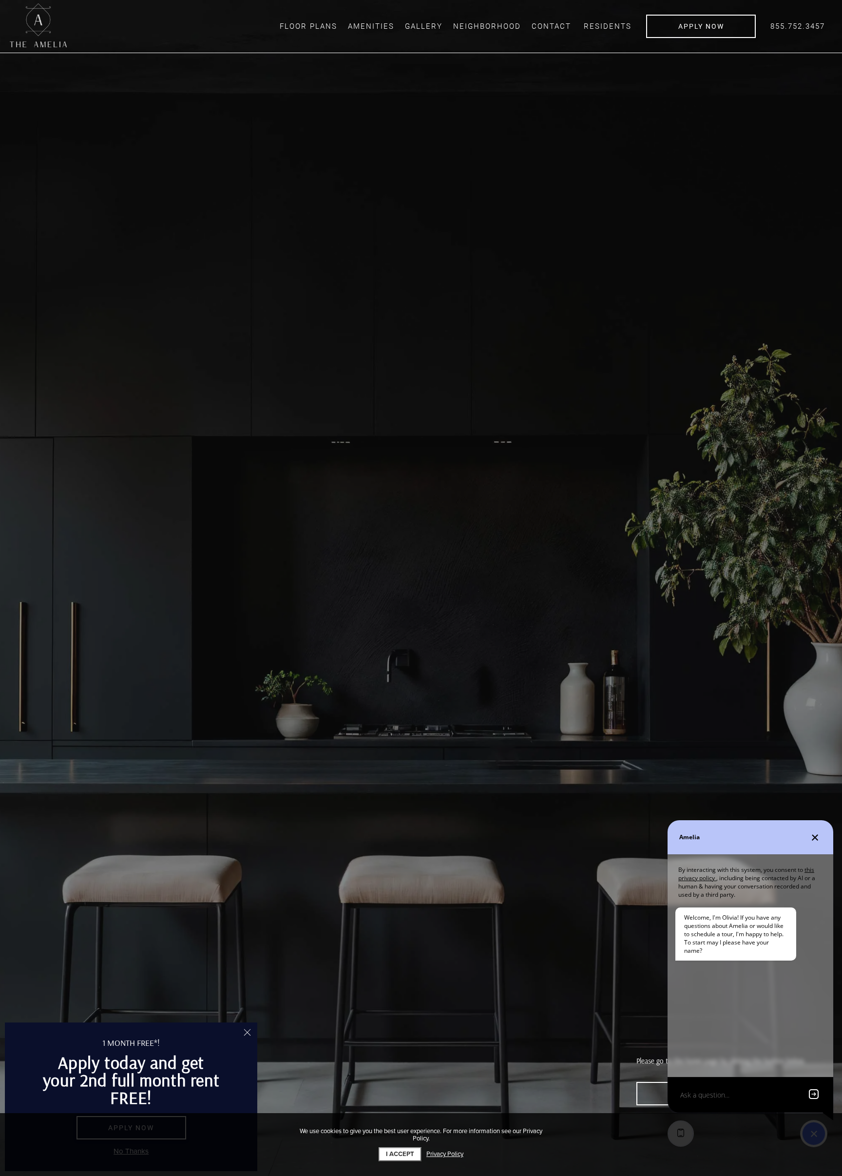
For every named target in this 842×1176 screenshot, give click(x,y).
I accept (400, 1154)
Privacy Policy (444, 1154)
